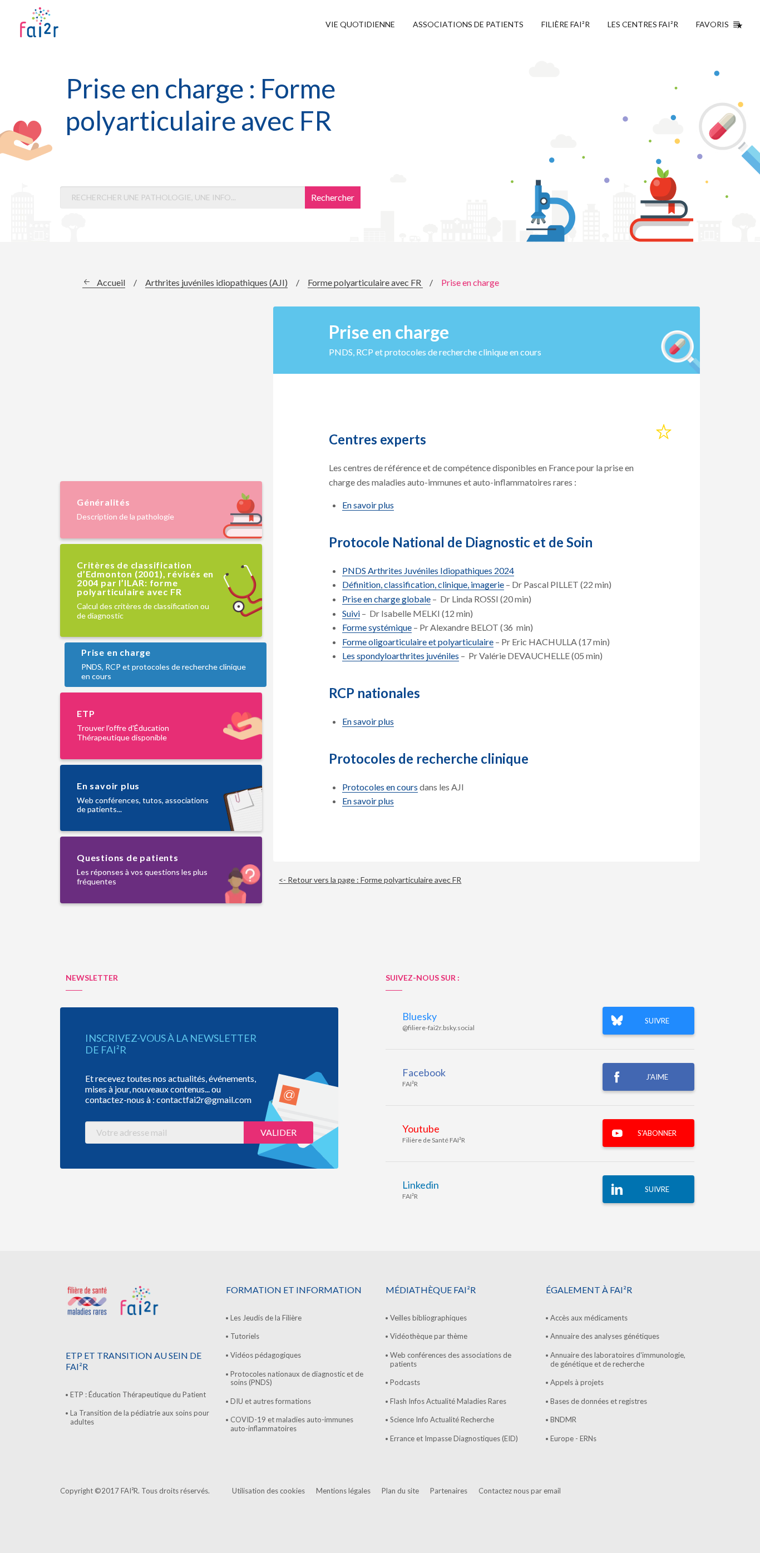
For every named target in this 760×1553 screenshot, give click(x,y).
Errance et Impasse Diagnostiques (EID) (454, 1438)
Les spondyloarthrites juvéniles (400, 655)
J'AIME (657, 1076)
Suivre (657, 1189)
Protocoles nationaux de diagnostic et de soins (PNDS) (296, 1378)
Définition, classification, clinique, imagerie (423, 584)
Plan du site (400, 1490)
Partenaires (448, 1490)
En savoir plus (368, 504)
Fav (663, 432)
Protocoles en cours (380, 787)
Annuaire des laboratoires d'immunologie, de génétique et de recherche (617, 1359)
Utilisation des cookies (268, 1490)
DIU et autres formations (270, 1401)
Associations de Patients (468, 24)
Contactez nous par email (519, 1490)
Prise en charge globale (386, 598)
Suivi (351, 613)
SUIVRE (657, 1020)
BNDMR (563, 1419)
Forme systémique (377, 627)
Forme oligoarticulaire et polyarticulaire (417, 641)
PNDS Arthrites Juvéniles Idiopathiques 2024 (428, 570)
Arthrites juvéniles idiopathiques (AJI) (216, 282)
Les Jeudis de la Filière (266, 1317)
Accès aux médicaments (589, 1317)
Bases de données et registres (598, 1401)
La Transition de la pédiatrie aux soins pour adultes (139, 1417)
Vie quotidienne (360, 24)
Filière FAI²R (565, 24)
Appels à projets (577, 1382)
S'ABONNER (657, 1133)
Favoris (712, 24)
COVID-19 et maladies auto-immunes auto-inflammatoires (291, 1424)
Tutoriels (244, 1336)
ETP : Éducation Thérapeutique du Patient (138, 1394)
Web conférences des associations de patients (450, 1359)
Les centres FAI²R (643, 24)
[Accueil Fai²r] (67, 22)
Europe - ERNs (573, 1438)
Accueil (111, 282)
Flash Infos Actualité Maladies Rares (448, 1401)
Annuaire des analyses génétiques (604, 1336)
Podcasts (405, 1382)
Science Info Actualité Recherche (442, 1419)
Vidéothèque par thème (428, 1336)
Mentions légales (343, 1490)
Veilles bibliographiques (428, 1317)
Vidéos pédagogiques (265, 1355)
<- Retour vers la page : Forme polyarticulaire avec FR (370, 879)
